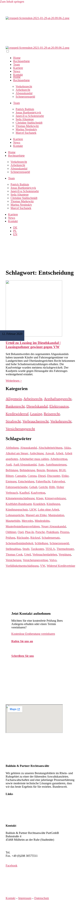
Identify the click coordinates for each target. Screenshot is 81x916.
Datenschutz (41, 898)
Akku (67, 447)
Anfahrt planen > (16, 846)
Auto (41, 464)
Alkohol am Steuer (17, 453)
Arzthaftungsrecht (58, 399)
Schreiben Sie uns (22, 655)
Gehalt (33, 487)
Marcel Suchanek (26, 132)
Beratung (52, 470)
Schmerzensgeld (25, 96)
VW (42, 565)
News (16, 71)
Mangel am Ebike (36, 515)
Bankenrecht (15, 406)
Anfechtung (37, 453)
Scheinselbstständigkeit (19, 543)
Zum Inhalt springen (12, 1)
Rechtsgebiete (21, 61)
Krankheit (39, 503)
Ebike (65, 475)
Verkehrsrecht (19, 161)
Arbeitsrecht (18, 165)
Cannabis (20, 475)
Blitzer (10, 475)
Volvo (53, 560)
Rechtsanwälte (14, 801)
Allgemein (14, 399)
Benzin (41, 470)
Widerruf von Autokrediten (22, 815)
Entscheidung (26, 481)
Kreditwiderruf (17, 414)
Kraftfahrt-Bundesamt (19, 503)
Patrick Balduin (25, 109)
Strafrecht (13, 421)
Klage (39, 498)
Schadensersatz (51, 537)
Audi (9, 464)
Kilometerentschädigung (20, 498)
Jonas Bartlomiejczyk (28, 112)
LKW (32, 509)
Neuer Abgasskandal (53, 526)
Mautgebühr (13, 520)
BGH (62, 470)
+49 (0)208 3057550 (23, 852)
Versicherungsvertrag (35, 560)
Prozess (64, 532)
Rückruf (35, 537)
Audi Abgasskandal (25, 464)
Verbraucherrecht (35, 421)
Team (16, 64)
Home (17, 57)
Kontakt (18, 74)
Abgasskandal (24, 93)
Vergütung (65, 554)
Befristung (12, 470)
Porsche (40, 532)
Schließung (41, 543)
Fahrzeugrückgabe (17, 487)
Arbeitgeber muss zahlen (34, 459)
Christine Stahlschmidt (29, 122)
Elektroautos (59, 406)
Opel (21, 532)
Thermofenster (65, 548)
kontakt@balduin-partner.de (27, 663)
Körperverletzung (55, 498)
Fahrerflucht (43, 481)
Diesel (42, 475)
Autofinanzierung (56, 464)
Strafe (25, 548)
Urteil (27, 554)
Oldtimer (11, 532)
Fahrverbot (58, 481)
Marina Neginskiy (26, 129)
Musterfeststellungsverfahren (23, 526)
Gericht (43, 487)
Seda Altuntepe (25, 119)
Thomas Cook (14, 554)
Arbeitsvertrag (58, 459)
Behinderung (27, 470)
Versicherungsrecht (20, 429)
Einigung (11, 481)
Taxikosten (37, 548)
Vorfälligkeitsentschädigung (22, 565)
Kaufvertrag (38, 492)
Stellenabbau (13, 548)
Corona (32, 475)
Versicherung (13, 560)
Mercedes (27, 520)
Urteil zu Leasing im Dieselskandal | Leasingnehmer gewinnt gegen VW (33, 345)
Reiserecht (52, 414)
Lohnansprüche (15, 515)
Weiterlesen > (14, 380)
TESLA (50, 548)
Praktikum (52, 532)
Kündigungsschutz (17, 509)
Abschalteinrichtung (50, 447)
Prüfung (10, 537)
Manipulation (56, 515)
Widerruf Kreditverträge (61, 565)
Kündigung (53, 503)
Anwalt (49, 453)
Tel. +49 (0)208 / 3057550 (27, 648)
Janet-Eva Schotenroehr (30, 115)
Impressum (24, 898)
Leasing (36, 414)
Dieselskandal (37, 406)
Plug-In (29, 532)
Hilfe (52, 487)
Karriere (18, 68)
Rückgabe (23, 537)
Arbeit (59, 453)
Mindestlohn (42, 520)
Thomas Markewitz (27, 126)
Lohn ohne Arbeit (48, 509)
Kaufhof (24, 492)
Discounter (53, 475)
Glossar (10, 818)
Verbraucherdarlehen (44, 554)
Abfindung (12, 447)
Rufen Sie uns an (22, 641)
